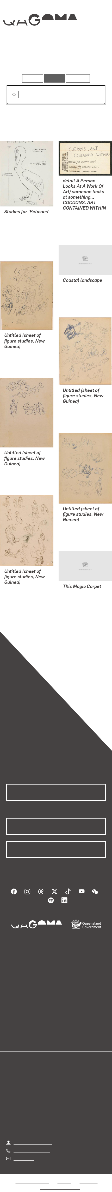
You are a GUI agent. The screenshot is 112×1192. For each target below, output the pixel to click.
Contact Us (23, 1158)
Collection (41, 38)
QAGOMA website (22, 1031)
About (63, 1031)
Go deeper (89, 59)
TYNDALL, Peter (78, 221)
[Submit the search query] (10, 94)
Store (11, 1037)
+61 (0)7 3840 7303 (31, 1150)
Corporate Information (60, 1187)
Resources (78, 78)
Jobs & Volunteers (32, 1181)
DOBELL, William (20, 354)
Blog (62, 1025)
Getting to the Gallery (33, 1142)
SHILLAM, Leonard (21, 237)
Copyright (88, 1181)
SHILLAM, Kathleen (22, 224)
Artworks (21, 59)
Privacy (64, 1181)
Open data (15, 1025)
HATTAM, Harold (78, 293)
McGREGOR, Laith (79, 599)
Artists (54, 59)
